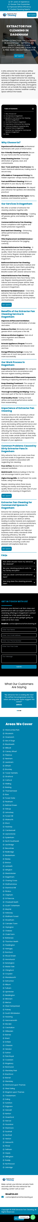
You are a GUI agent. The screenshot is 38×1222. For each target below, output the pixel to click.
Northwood (9, 1164)
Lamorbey (9, 812)
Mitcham (8, 999)
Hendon (8, 1049)
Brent (7, 1038)
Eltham (8, 766)
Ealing (7, 1099)
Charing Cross (11, 880)
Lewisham (9, 762)
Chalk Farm (10, 934)
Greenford (9, 1117)
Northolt (8, 1135)
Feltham (8, 1149)
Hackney (8, 827)
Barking (8, 787)
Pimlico (8, 891)
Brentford (9, 1074)
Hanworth (9, 1142)
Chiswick (8, 1045)
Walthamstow (11, 884)
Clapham (9, 895)
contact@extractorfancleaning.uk (22, 624)
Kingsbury (9, 1063)
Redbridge (9, 852)
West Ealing (10, 1088)
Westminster (10, 873)
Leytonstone (10, 834)
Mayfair (8, 909)
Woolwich (9, 733)
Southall (8, 1131)
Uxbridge (9, 1167)
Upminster (9, 991)
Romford (9, 952)
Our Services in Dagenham (14, 116)
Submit (19, 667)
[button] (17, 710)
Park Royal (9, 1056)
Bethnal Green (11, 805)
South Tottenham (12, 905)
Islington (8, 870)
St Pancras (9, 898)
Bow (7, 794)
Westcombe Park (12, 730)
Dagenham (9, 877)
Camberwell (10, 830)
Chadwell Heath (11, 902)
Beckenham (10, 855)
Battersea (9, 938)
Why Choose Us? (11, 114)
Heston (8, 1139)
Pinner (7, 1146)
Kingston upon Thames (14, 1092)
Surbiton (8, 1103)
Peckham (9, 801)
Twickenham (10, 1095)
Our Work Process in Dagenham (16, 122)
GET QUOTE (19, 56)
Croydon (8, 974)
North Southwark (12, 841)
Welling (8, 784)
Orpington (9, 927)
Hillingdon (9, 1156)
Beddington (10, 995)
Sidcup (8, 809)
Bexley (7, 859)
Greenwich (9, 737)
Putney (8, 1009)
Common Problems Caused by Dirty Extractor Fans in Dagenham (17, 127)
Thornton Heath (11, 941)
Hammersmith (11, 1020)
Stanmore (9, 1128)
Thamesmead (11, 791)
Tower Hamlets (11, 773)
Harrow (8, 1121)
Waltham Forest (11, 916)
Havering (9, 1017)
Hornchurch (10, 959)
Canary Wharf (11, 751)
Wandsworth (10, 977)
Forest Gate (10, 798)
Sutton (8, 1052)
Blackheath (9, 744)
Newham (9, 758)
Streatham (9, 920)
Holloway (9, 913)
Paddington (10, 945)
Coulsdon (9, 1060)
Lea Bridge (9, 844)
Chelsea (8, 931)
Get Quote (32, 15)
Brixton (8, 862)
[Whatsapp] (32, 1217)
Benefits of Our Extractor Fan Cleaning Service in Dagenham (18, 119)
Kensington (9, 963)
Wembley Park (11, 1070)
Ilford (7, 823)
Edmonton (9, 981)
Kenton (8, 1113)
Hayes (7, 1153)
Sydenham (9, 837)
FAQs (7, 134)
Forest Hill (9, 816)
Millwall (8, 748)
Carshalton (9, 1027)
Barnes (8, 1035)
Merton (8, 1002)
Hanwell (8, 1110)
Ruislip (7, 1160)
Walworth (9, 819)
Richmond (9, 1067)
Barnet (8, 1078)
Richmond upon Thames (15, 1085)
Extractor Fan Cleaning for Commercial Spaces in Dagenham (18, 131)
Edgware (8, 1106)
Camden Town (11, 923)
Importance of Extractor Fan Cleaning (18, 124)
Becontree (9, 848)
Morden (8, 1024)
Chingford (9, 970)
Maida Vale (9, 966)
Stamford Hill (10, 888)
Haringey (9, 948)
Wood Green (10, 956)
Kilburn (8, 984)
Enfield (8, 1042)
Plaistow (8, 755)
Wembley (9, 1081)
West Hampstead (12, 1006)
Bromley (8, 769)
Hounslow (9, 1124)
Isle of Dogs (10, 740)
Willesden (9, 1031)
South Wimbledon (12, 1013)
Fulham (8, 988)
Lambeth (8, 866)
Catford (8, 780)
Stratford (9, 776)
